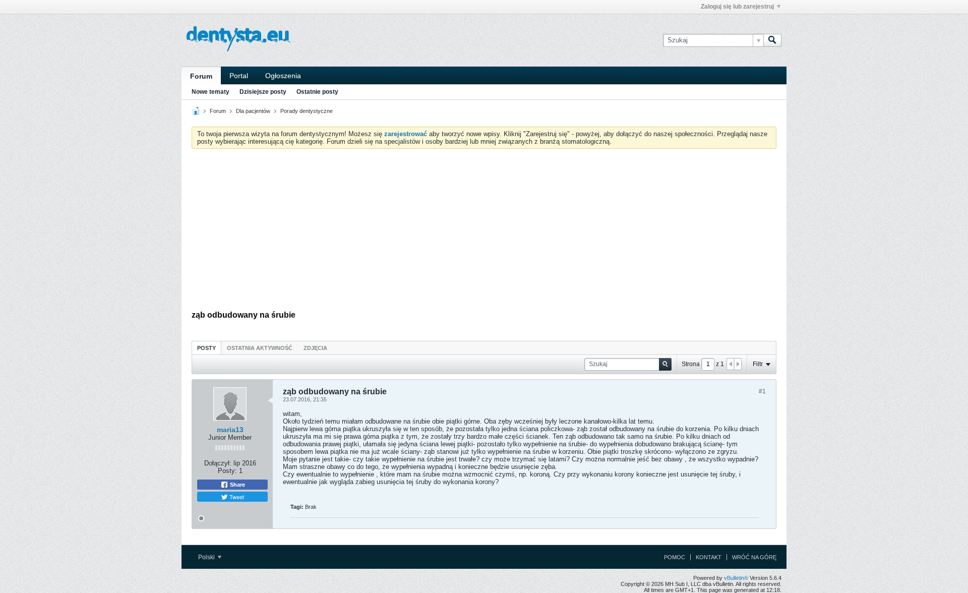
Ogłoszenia (283, 76)
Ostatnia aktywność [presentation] (259, 348)
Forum (201, 76)
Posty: (227, 471)
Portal (238, 76)
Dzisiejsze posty (262, 91)
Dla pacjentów (253, 111)
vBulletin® (736, 578)
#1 (762, 391)
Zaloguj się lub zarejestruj (737, 6)
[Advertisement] (484, 232)
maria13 (230, 430)
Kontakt (708, 557)
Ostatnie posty (317, 91)
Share (236, 485)
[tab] (206, 347)
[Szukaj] (772, 40)
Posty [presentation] (206, 348)
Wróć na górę (754, 557)
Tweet (236, 497)
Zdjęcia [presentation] (315, 348)
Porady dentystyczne (306, 111)
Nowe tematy (210, 91)
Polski (207, 557)
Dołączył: (217, 463)
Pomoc (674, 557)
